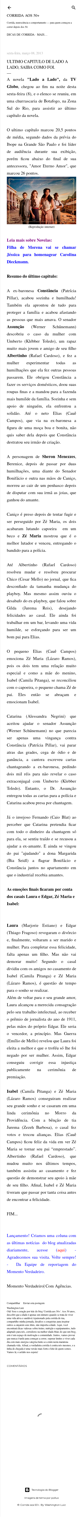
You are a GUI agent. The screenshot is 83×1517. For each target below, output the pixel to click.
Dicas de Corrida (20, 34)
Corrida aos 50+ (23, 15)
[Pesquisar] (73, 7)
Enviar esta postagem (33, 1303)
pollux (55, 1497)
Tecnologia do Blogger (45, 1489)
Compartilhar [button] (13, 1303)
